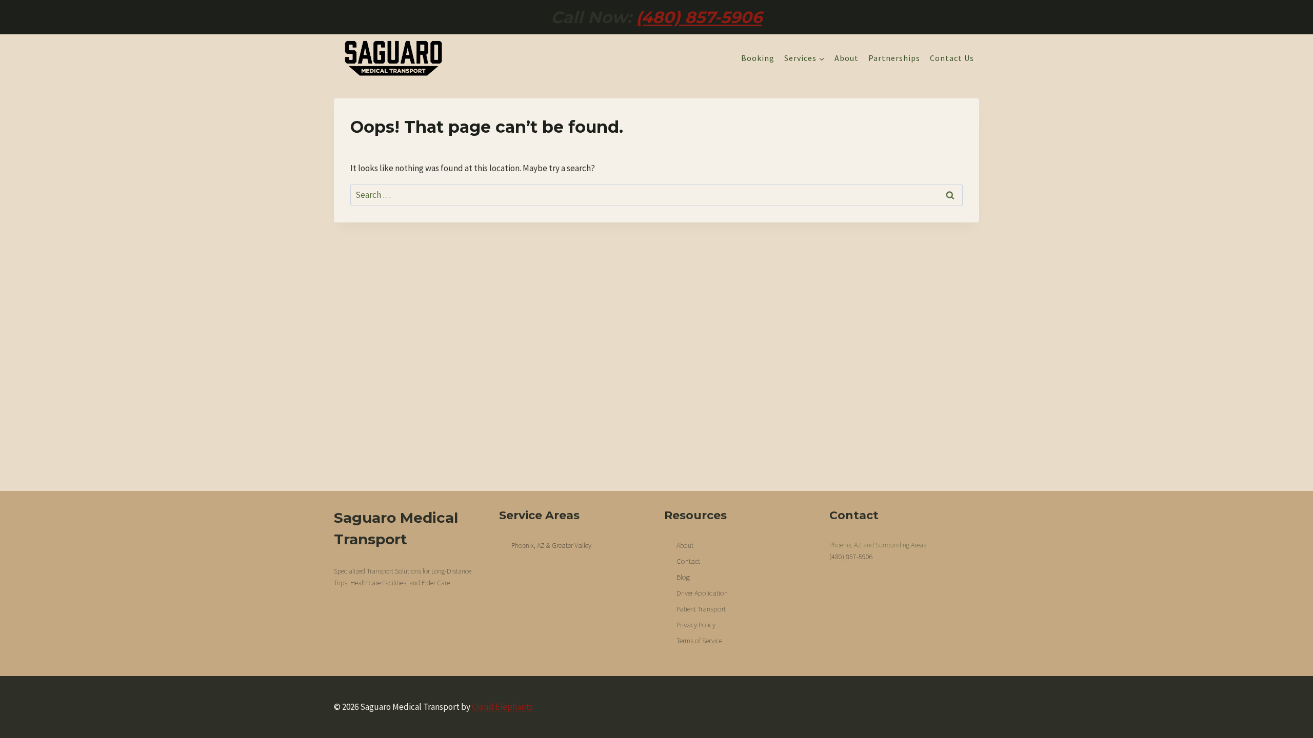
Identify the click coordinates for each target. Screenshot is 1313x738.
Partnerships (894, 58)
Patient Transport (701, 608)
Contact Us (952, 58)
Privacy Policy (696, 624)
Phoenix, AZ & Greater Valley (551, 545)
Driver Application (702, 593)
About (846, 58)
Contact (688, 561)
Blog (683, 577)
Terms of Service (699, 640)
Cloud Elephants (502, 706)
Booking (757, 58)
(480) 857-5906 (699, 17)
